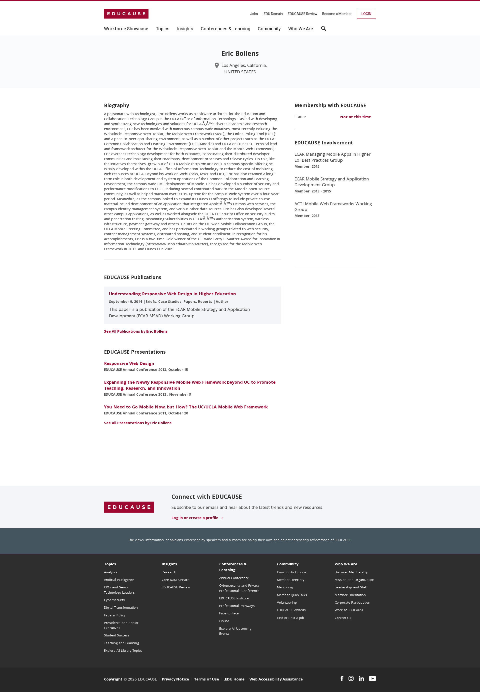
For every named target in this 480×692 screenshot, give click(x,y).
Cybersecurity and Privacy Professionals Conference (239, 588)
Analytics (111, 572)
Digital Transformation (121, 608)
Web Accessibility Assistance (276, 679)
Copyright (113, 679)
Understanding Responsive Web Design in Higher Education (172, 294)
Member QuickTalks (292, 595)
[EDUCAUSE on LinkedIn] (361, 678)
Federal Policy (114, 615)
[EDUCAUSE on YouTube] (372, 678)
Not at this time (355, 117)
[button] (323, 30)
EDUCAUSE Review (302, 14)
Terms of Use (206, 679)
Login (366, 14)
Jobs (254, 14)
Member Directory (290, 580)
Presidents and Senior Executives (121, 625)
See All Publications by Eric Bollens (136, 332)
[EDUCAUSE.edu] (126, 14)
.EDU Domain (273, 14)
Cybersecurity (114, 600)
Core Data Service (176, 580)
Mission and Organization (354, 580)
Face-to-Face (229, 613)
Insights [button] (185, 29)
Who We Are (346, 564)
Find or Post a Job (290, 618)
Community (287, 564)
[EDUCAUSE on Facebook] (341, 678)
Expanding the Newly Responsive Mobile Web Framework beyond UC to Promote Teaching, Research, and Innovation (190, 385)
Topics (110, 564)
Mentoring (284, 587)
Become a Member (337, 14)
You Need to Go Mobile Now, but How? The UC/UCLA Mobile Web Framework (186, 407)
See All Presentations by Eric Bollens (138, 423)
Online (224, 621)
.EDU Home (234, 679)
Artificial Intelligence (119, 580)
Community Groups (291, 572)
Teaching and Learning (121, 643)
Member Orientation (350, 595)
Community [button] (269, 29)
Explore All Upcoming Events (235, 631)
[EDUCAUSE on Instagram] (351, 678)
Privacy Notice (175, 679)
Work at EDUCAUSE (349, 610)
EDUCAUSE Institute (234, 598)
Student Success (117, 635)
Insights (169, 564)
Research (169, 572)
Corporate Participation (352, 603)
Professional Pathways (237, 606)
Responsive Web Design (129, 364)
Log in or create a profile (195, 518)
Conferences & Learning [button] (225, 29)
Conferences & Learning (233, 567)
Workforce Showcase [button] (126, 29)
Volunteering (286, 603)
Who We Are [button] (300, 29)
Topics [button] (163, 29)
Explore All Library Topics (123, 651)
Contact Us (343, 618)
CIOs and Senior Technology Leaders (119, 590)
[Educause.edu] (129, 507)
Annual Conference (234, 578)
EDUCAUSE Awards (291, 610)
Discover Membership (351, 572)
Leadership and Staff (351, 587)
